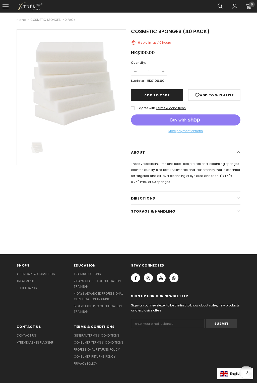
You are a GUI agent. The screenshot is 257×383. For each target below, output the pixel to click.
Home (21, 20)
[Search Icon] (220, 6)
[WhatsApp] (173, 277)
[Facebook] (135, 277)
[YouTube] (161, 277)
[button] (235, 373)
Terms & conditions (171, 108)
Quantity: (138, 62)
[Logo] (30, 6)
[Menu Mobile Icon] (6, 6)
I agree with (146, 108)
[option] (71, 81)
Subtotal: (138, 81)
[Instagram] (148, 277)
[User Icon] (234, 6)
